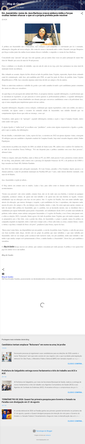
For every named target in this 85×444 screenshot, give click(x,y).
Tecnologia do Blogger (44, 431)
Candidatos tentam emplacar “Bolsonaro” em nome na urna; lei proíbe (34, 344)
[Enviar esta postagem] (3, 275)
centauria (48, 435)
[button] (82, 13)
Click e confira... (75, 364)
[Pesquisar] (82, 4)
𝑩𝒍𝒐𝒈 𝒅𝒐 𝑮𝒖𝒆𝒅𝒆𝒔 (15, 3)
